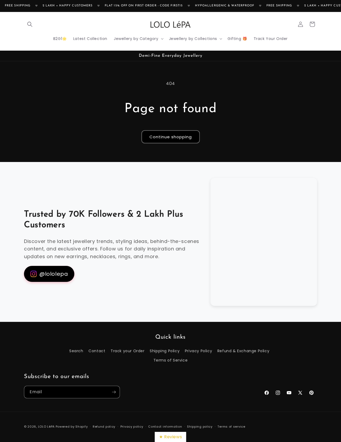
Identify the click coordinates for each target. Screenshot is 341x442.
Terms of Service (170, 360)
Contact (96, 351)
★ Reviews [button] (170, 437)
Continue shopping (170, 137)
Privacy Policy (198, 351)
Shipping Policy (165, 351)
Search (76, 351)
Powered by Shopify (72, 426)
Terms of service (231, 426)
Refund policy (104, 426)
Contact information (165, 426)
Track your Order (128, 351)
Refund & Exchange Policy (243, 351)
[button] (30, 24)
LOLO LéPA (46, 426)
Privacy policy (131, 426)
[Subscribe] (114, 392)
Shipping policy (200, 426)
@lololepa (53, 274)
